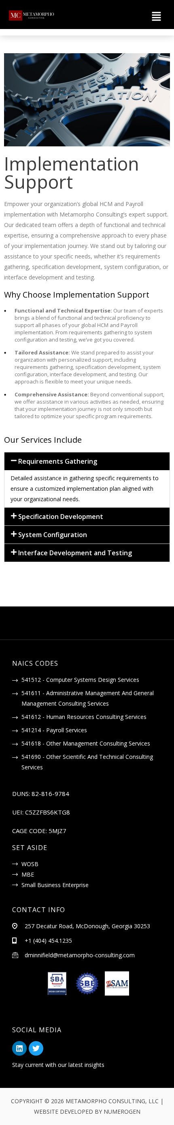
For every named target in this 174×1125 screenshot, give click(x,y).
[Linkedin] (19, 1048)
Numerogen (122, 1111)
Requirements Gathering (57, 461)
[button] (116, 16)
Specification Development (60, 516)
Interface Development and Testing (75, 552)
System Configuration (52, 534)
